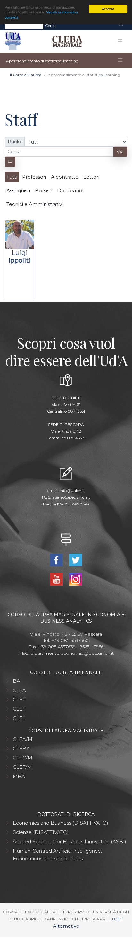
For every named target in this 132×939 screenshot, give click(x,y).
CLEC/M (22, 758)
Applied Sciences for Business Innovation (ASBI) (69, 841)
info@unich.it (72, 490)
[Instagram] (75, 578)
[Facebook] (57, 559)
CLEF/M (22, 767)
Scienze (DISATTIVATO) (41, 832)
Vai (120, 151)
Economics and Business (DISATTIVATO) (60, 823)
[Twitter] (75, 559)
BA (16, 681)
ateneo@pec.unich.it (71, 497)
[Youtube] (57, 578)
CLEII (19, 718)
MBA (19, 776)
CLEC (19, 700)
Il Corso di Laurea (25, 74)
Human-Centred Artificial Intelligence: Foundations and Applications (57, 855)
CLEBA (21, 748)
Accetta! (108, 8)
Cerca (50, 25)
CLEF (19, 709)
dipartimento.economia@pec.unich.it (72, 653)
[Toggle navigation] (121, 25)
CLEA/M (22, 739)
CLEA (19, 690)
